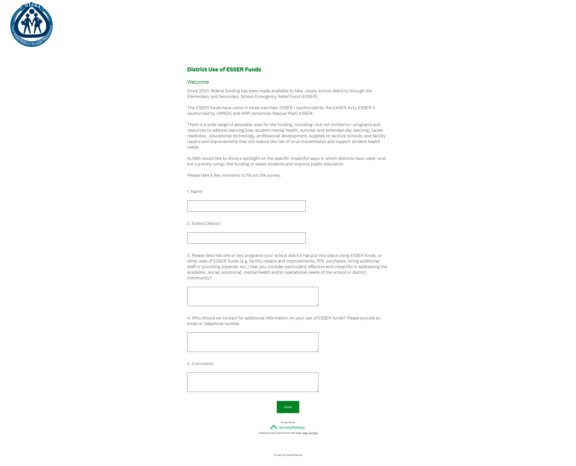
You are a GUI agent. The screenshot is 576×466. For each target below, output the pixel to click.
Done (288, 407)
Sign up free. (310, 433)
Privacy (278, 455)
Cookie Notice (294, 455)
